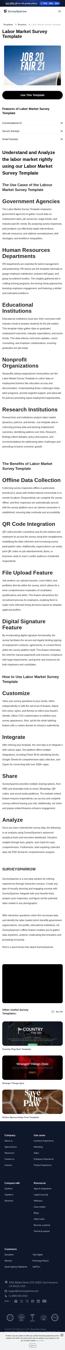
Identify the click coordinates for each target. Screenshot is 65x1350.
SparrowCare (11, 1147)
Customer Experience (44, 1141)
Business (22, 24)
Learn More (40, 1340)
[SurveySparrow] (15, 11)
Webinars (38, 1200)
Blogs (36, 1213)
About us (9, 1141)
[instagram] (27, 1301)
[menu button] (59, 11)
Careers (8, 1165)
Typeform (9, 1194)
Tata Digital (37, 1254)
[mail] (16, 1301)
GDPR (18, 1331)
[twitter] (21, 1301)
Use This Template (32, 95)
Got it (33, 1346)
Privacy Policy (35, 1329)
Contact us (9, 1159)
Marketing (38, 1147)
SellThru (36, 1267)
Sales (36, 1153)
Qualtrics (9, 1188)
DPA (22, 1331)
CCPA (27, 1331)
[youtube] (44, 1301)
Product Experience (43, 1165)
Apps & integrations (42, 1188)
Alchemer (9, 1200)
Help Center (39, 1219)
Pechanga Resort (40, 1260)
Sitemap (13, 1331)
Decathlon (9, 1254)
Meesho (8, 1260)
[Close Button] (61, 1335)
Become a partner (42, 1225)
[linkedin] (38, 1301)
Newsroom (9, 1153)
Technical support (42, 1231)
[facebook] (32, 1301)
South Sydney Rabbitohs (16, 1267)
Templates (8, 24)
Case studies (40, 1207)
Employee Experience (44, 1159)
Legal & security (41, 1194)
